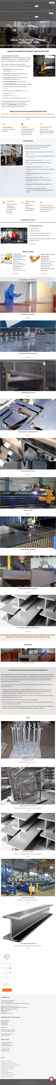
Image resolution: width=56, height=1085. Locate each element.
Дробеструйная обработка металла (8, 1063)
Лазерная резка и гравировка (7, 1068)
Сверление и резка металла (7, 1076)
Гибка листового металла (6, 1061)
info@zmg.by (4, 1011)
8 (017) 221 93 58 (5, 1008)
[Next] (55, 655)
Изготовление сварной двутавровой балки (10, 1065)
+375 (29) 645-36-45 (5, 1051)
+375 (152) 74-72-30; (5, 1048)
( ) (13, 93)
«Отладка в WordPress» (24, 8)
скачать (12, 71)
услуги (26, 280)
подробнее (32, 153)
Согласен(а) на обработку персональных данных (6, 984)
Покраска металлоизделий (6, 1072)
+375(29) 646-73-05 (7, 1010)
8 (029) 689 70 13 (5, 1007)
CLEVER (34, 1081)
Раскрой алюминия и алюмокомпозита (9, 1074)
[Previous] (1, 655)
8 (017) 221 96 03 (5, 1006)
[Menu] (2, 24)
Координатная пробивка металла (8, 1066)
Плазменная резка (5, 1070)
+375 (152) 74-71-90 (5, 1049)
